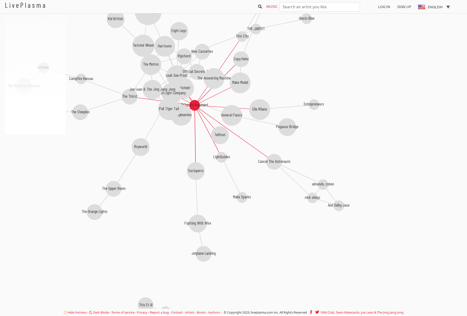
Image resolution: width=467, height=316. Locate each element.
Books (201, 312)
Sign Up (404, 6)
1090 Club (327, 312)
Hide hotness (77, 312)
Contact (177, 312)
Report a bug (159, 312)
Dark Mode (100, 312)
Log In (384, 6)
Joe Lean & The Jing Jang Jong (382, 312)
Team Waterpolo (347, 312)
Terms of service (123, 312)
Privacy (142, 312)
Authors (214, 312)
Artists (189, 312)
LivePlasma (26, 5)
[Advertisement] (35, 160)
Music (272, 6)
